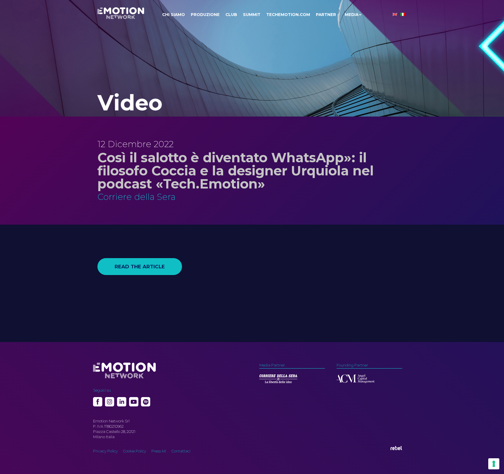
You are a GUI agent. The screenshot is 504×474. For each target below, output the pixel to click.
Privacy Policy (105, 451)
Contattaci (181, 451)
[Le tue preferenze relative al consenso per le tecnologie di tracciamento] (493, 463)
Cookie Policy (134, 451)
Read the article (140, 266)
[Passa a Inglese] (395, 14)
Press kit (158, 451)
